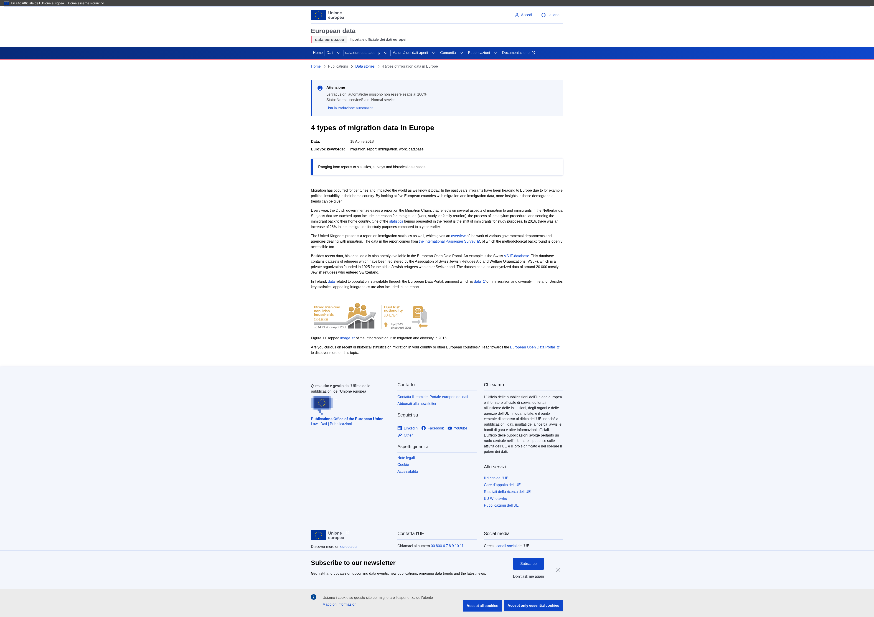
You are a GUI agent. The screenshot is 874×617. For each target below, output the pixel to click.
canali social (506, 546)
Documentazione (516, 53)
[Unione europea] (327, 15)
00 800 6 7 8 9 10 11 (447, 546)
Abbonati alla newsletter (416, 404)
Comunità (448, 53)
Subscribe (528, 564)
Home (318, 53)
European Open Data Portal (532, 347)
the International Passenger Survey (447, 241)
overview (458, 236)
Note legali (406, 458)
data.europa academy (362, 53)
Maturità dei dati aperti (410, 53)
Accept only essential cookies (533, 605)
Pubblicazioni (479, 53)
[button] (550, 15)
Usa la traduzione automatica (349, 108)
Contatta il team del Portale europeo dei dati (432, 397)
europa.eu (348, 546)
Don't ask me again (528, 576)
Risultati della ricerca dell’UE (507, 492)
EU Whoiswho (495, 498)
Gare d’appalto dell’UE (502, 485)
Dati (330, 53)
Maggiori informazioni (340, 604)
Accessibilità (407, 471)
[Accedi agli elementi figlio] (338, 53)
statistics (396, 221)
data (331, 281)
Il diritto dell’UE (496, 478)
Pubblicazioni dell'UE (501, 505)
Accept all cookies (482, 606)
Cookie (403, 465)
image (345, 338)
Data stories (365, 66)
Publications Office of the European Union (347, 419)
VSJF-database (516, 256)
